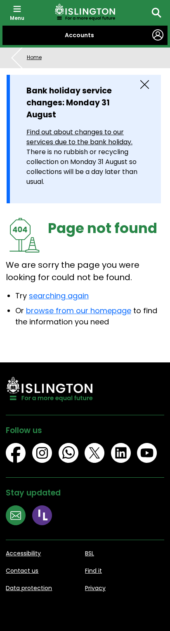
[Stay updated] (19, 516)
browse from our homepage (78, 310)
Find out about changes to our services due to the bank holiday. (79, 137)
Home (34, 57)
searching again (59, 295)
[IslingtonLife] (45, 516)
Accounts (79, 35)
